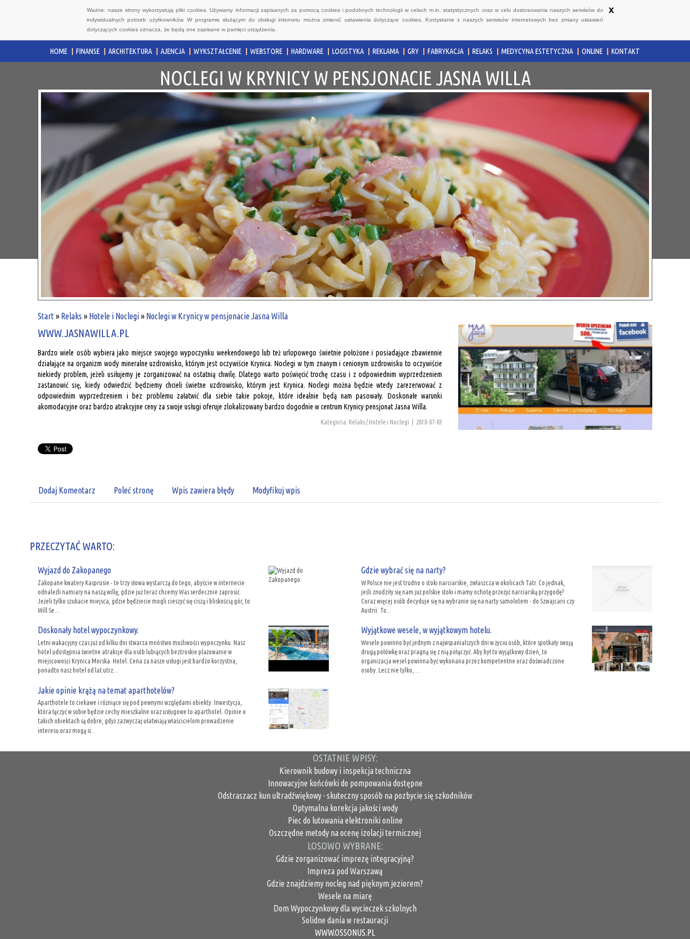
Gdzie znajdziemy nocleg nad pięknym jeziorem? (345, 883)
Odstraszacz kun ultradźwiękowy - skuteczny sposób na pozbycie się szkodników (345, 795)
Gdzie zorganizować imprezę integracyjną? (345, 858)
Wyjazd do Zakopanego (74, 570)
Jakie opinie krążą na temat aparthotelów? (106, 690)
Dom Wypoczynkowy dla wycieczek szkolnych (345, 908)
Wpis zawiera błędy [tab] (203, 490)
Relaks (71, 316)
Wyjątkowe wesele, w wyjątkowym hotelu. (426, 630)
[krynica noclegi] (555, 394)
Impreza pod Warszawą (345, 871)
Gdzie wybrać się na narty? (403, 570)
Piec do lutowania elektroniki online (345, 820)
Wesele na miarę (345, 896)
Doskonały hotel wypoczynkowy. (88, 630)
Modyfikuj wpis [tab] (276, 490)
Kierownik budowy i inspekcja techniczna (345, 771)
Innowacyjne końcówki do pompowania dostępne (345, 783)
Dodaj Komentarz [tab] (66, 490)
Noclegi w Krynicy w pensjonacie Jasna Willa (217, 316)
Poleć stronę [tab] (134, 490)
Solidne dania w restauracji (345, 920)
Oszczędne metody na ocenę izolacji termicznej (345, 833)
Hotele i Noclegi (114, 316)
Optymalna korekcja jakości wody (345, 808)
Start (46, 316)
